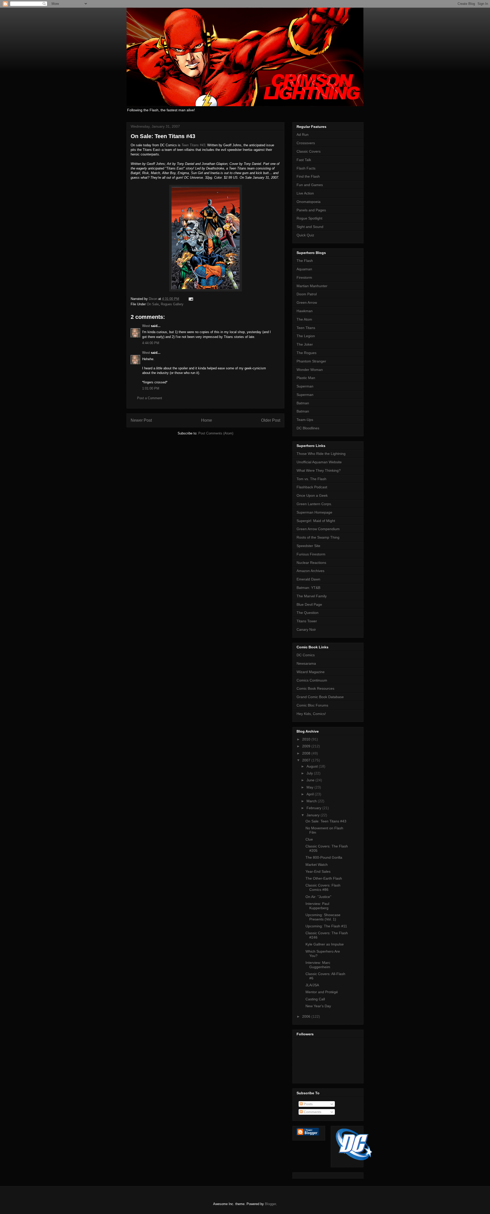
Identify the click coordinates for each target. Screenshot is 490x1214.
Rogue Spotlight (309, 218)
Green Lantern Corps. (314, 504)
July (310, 773)
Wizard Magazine (311, 672)
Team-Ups (305, 420)
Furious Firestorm (311, 554)
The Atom (304, 319)
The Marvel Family (312, 596)
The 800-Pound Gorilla (323, 857)
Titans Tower (307, 621)
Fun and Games (310, 185)
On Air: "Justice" (318, 897)
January (314, 815)
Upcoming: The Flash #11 (326, 926)
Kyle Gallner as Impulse (324, 944)
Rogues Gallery (172, 304)
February (314, 808)
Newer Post (141, 420)
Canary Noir (306, 629)
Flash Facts (306, 168)
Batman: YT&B (308, 588)
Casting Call (315, 999)
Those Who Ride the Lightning (321, 454)
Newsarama (306, 663)
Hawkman (305, 311)
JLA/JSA (312, 985)
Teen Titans (306, 328)
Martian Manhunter (312, 286)
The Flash (305, 261)
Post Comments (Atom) (215, 433)
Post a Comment (149, 398)
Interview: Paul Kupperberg (317, 906)
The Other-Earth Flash (323, 878)
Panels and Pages (311, 210)
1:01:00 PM (150, 388)
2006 (306, 1016)
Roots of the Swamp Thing (318, 537)
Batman (303, 403)
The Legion (306, 336)
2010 (306, 739)
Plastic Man (306, 378)
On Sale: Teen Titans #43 (325, 821)
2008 (306, 753)
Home (206, 420)
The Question (307, 613)
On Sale (153, 304)
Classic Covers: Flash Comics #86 (322, 887)
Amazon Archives (310, 571)
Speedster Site (308, 546)
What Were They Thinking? (319, 470)
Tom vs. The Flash (311, 479)
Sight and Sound (310, 227)
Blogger (270, 1204)
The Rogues (306, 353)
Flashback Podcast (312, 487)
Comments (312, 1112)
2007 (306, 760)
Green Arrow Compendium (318, 529)
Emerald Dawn (308, 579)
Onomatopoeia (309, 202)
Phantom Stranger (311, 361)
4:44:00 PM (150, 343)
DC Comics (306, 655)
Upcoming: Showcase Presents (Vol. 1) (322, 917)
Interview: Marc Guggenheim (317, 965)
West (146, 326)
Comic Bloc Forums (312, 705)
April (311, 794)
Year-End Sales (317, 871)
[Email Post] (190, 299)
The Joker (305, 344)
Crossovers (306, 143)
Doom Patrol (307, 294)
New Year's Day (318, 1006)
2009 (306, 746)
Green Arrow (307, 302)
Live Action (305, 193)
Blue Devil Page (309, 604)
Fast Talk (304, 160)
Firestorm (304, 277)
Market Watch (316, 865)
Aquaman (304, 269)
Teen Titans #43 (193, 145)
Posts (308, 1104)
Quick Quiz (305, 235)
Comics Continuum (312, 680)
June (311, 780)
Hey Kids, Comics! (311, 714)
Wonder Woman (310, 370)
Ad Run (303, 134)
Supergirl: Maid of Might (316, 521)
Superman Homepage (314, 512)
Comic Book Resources (315, 688)
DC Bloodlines (308, 428)
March (312, 801)
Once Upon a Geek (312, 495)
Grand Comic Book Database (320, 697)
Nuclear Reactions (311, 563)
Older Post (270, 420)
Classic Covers (309, 151)
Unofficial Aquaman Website (319, 462)
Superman (305, 386)
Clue (309, 839)
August (313, 766)
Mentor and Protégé (321, 992)
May (310, 787)
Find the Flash (308, 176)
